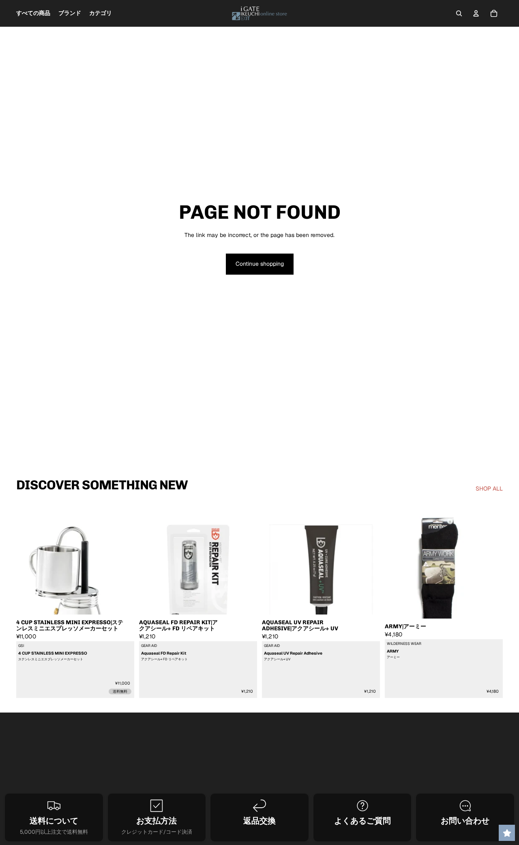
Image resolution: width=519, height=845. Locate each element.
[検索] (459, 13)
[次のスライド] (122, 576)
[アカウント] (476, 13)
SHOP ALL (489, 488)
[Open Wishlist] (507, 833)
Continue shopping (260, 263)
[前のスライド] (28, 576)
